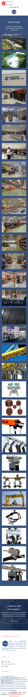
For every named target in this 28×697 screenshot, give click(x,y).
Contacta (15, 621)
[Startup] (14, 11)
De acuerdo (3, 694)
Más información (14, 696)
